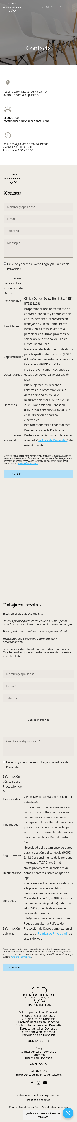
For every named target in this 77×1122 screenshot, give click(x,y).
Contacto (38, 1055)
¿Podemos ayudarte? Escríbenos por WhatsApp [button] (43, 1115)
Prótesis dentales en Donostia (38, 1022)
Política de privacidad (28, 463)
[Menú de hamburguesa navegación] (70, 7)
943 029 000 (11, 118)
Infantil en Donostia (38, 1058)
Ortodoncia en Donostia (38, 1032)
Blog (38, 1048)
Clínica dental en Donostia (38, 1051)
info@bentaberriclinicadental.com (26, 121)
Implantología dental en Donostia (38, 1025)
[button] (68, 1113)
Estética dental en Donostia (38, 1028)
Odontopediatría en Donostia (39, 1012)
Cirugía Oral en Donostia (38, 1019)
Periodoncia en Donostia (38, 1035)
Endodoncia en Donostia (38, 1015)
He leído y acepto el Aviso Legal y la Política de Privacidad (38, 266)
